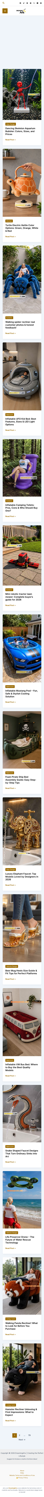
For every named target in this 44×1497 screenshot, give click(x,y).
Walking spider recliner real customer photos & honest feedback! (20, 325)
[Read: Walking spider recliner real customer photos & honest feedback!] (22, 279)
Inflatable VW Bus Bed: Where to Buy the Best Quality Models (21, 1067)
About (22, 1471)
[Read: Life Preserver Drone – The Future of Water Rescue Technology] (22, 1200)
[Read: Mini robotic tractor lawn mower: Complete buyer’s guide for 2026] (22, 555)
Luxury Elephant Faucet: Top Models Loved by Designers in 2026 (21, 876)
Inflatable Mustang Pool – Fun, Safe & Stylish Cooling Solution (21, 693)
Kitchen (9, 221)
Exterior (9, 318)
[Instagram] (41, 3)
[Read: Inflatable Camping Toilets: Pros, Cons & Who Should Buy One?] (22, 468)
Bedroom (9, 414)
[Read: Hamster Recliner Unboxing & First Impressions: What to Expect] (22, 1372)
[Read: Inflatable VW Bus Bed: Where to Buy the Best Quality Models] (22, 1022)
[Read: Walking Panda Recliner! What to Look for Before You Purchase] (22, 1286)
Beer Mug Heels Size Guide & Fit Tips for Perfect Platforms (21, 972)
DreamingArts (13, 1488)
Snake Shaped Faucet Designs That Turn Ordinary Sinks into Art (21, 1153)
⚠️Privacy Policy (22, 1478)
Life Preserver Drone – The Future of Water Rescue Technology (19, 1240)
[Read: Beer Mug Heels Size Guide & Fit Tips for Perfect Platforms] (22, 928)
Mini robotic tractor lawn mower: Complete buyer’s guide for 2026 (19, 597)
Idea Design (10, 124)
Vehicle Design (11, 966)
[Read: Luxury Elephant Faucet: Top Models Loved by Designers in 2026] (22, 831)
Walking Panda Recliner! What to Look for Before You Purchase (21, 1326)
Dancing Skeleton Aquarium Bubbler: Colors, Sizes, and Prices (20, 131)
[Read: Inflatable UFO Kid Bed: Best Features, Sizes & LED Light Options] (22, 376)
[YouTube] (30, 3)
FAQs (22, 1473)
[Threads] (37, 3)
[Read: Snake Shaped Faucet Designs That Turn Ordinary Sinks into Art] (22, 1113)
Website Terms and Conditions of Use (22, 1475)
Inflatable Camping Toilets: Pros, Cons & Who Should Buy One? (21, 508)
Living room (10, 1319)
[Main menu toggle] (5, 10)
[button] (3, 2)
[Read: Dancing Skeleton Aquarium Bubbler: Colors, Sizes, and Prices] (22, 94)
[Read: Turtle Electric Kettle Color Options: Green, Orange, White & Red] (22, 183)
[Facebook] (20, 3)
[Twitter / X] (34, 3)
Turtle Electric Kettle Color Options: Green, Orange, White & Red (21, 228)
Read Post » (10, 139)
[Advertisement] (22, 39)
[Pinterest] (27, 3)
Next (22, 1439)
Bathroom (10, 687)
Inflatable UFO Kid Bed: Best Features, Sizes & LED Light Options (20, 421)
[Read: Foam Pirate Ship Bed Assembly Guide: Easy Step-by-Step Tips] (22, 740)
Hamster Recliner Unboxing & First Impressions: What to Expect (21, 1412)
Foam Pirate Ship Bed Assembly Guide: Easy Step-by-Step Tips (20, 780)
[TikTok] (23, 3)
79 (29, 1435)
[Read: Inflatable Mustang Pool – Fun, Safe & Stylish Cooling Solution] (22, 648)
